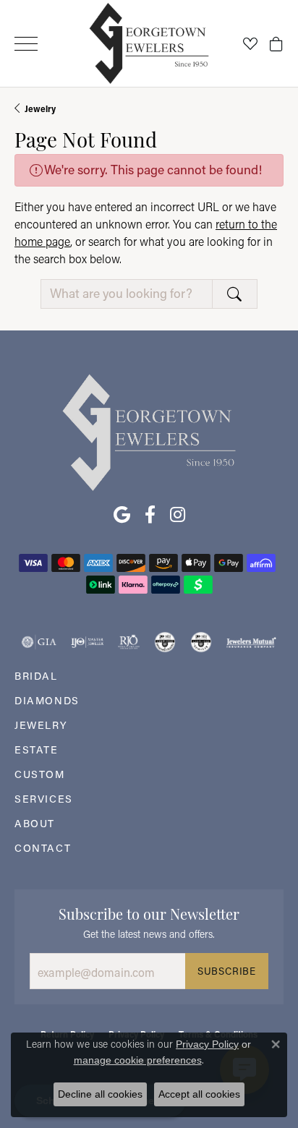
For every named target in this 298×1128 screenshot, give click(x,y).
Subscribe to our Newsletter (149, 912)
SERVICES (43, 799)
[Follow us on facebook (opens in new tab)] (150, 515)
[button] (250, 43)
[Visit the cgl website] (201, 642)
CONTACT (42, 848)
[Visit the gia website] (39, 642)
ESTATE (36, 749)
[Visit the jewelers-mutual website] (251, 642)
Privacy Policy (207, 1044)
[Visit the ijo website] (87, 642)
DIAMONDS (47, 700)
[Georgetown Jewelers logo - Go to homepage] (149, 44)
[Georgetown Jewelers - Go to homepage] (149, 431)
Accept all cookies (199, 1094)
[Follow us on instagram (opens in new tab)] (177, 515)
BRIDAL (36, 676)
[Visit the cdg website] (165, 642)
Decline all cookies (100, 1094)
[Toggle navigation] (26, 43)
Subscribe (226, 971)
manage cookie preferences (138, 1060)
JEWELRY (40, 725)
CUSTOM (39, 774)
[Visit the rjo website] (129, 642)
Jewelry (40, 108)
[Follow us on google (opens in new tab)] (122, 515)
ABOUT (34, 823)
